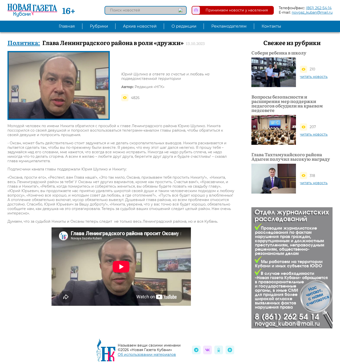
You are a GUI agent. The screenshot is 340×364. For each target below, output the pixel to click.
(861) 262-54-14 (319, 8)
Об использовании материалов (147, 354)
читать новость (314, 76)
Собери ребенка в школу (278, 53)
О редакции (183, 26)
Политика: (23, 42)
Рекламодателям (229, 26)
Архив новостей (140, 26)
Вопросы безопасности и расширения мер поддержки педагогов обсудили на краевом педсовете (287, 103)
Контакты (271, 26)
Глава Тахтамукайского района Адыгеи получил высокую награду (290, 156)
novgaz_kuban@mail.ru (312, 12)
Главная (67, 26)
